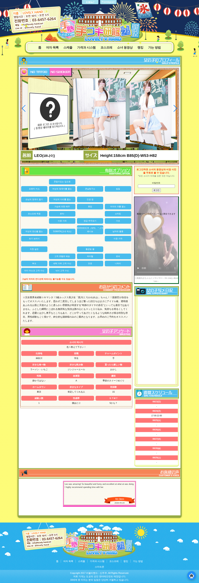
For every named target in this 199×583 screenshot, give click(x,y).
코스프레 (106, 47)
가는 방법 (154, 47)
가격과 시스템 (86, 47)
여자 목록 (52, 47)
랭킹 (140, 47)
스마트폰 (99, 566)
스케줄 (67, 47)
